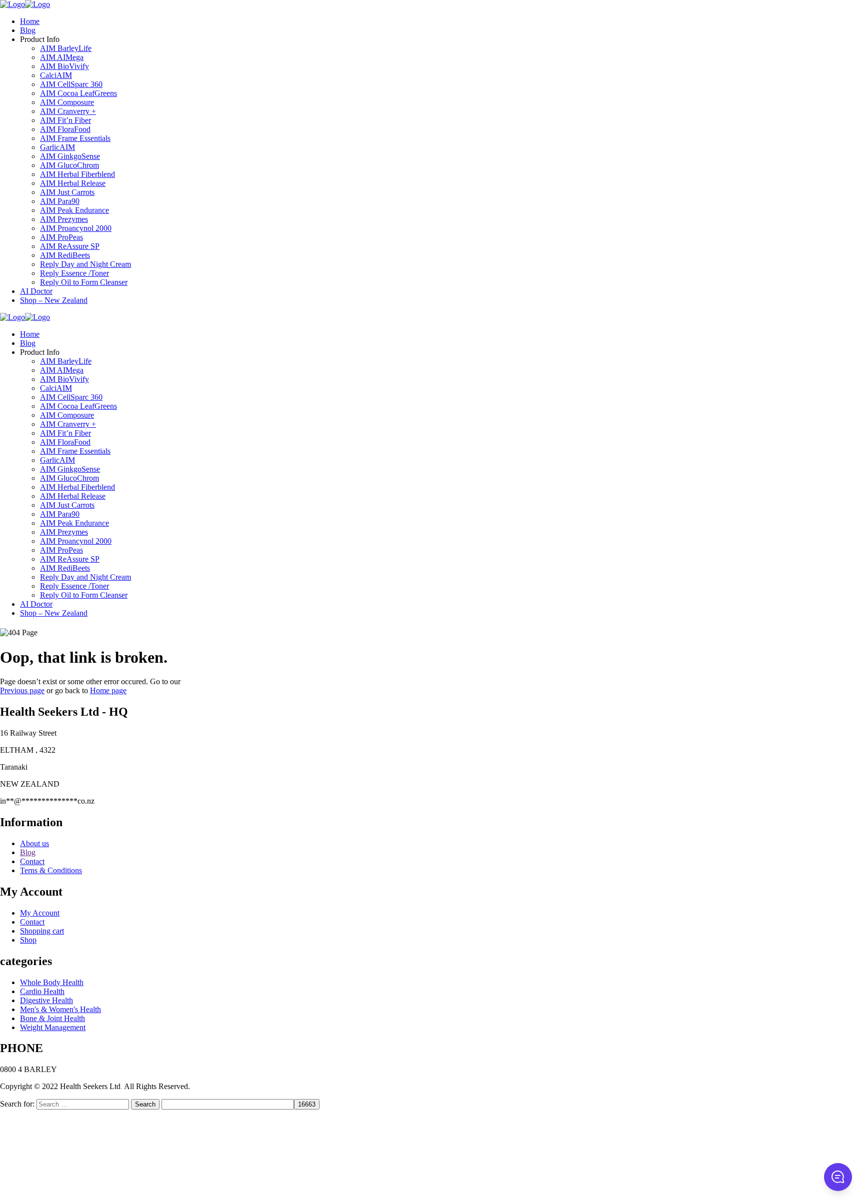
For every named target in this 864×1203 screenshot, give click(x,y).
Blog (28, 30)
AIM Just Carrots (67, 192)
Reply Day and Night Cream (85, 264)
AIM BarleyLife (66, 48)
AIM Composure (67, 102)
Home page (108, 690)
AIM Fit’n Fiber (65, 120)
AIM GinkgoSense (70, 156)
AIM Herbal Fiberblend (77, 174)
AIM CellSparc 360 (71, 84)
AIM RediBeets (65, 255)
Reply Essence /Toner (74, 273)
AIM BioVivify (64, 66)
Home (30, 21)
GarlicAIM (57, 147)
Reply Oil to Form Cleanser (84, 282)
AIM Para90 (60, 201)
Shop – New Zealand (54, 300)
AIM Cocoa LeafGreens (78, 93)
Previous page (22, 690)
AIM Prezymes (64, 219)
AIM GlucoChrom (69, 165)
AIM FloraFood (65, 129)
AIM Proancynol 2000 (76, 228)
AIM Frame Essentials (75, 138)
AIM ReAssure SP (70, 246)
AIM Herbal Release (73, 183)
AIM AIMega (62, 57)
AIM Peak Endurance (74, 210)
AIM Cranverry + (68, 111)
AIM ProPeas (61, 237)
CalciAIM (56, 75)
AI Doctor (36, 291)
